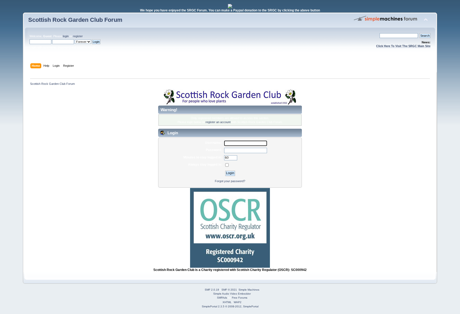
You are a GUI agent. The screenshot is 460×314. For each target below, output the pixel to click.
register (78, 36)
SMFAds (222, 297)
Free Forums (239, 297)
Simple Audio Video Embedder (232, 293)
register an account (218, 122)
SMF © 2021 (229, 289)
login (66, 36)
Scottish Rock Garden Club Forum (75, 19)
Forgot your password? (230, 181)
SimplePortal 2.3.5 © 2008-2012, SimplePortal (230, 306)
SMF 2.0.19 (212, 289)
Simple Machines (249, 289)
